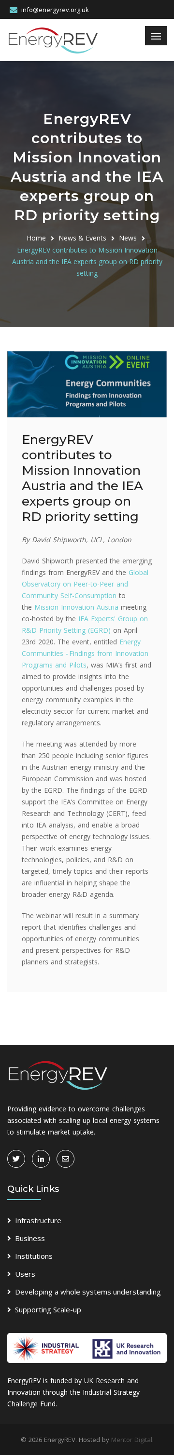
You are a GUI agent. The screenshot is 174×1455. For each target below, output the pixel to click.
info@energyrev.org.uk (55, 9)
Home (36, 237)
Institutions (34, 1256)
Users (25, 1274)
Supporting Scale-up (48, 1309)
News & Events (82, 237)
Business (30, 1238)
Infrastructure (38, 1220)
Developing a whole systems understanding (88, 1291)
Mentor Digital (131, 1439)
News (128, 237)
